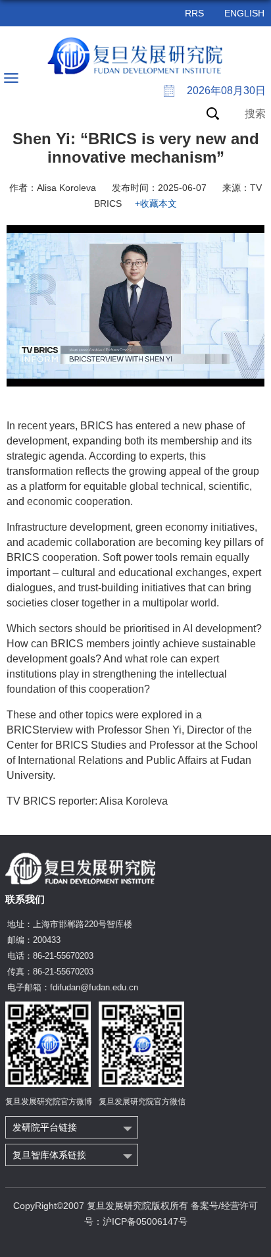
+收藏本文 (156, 203)
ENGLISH (244, 13)
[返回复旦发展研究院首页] (135, 56)
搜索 (255, 113)
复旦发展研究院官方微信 (142, 1101)
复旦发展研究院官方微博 (48, 1101)
